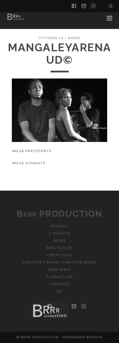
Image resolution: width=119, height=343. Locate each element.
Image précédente (31, 151)
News (59, 240)
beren (74, 38)
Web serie (59, 269)
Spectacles (59, 248)
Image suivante (28, 163)
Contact (59, 284)
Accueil (59, 226)
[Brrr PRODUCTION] (16, 19)
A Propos (59, 233)
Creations (59, 255)
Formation (59, 277)
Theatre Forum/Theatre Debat (59, 262)
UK (59, 291)
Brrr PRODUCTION (59, 214)
